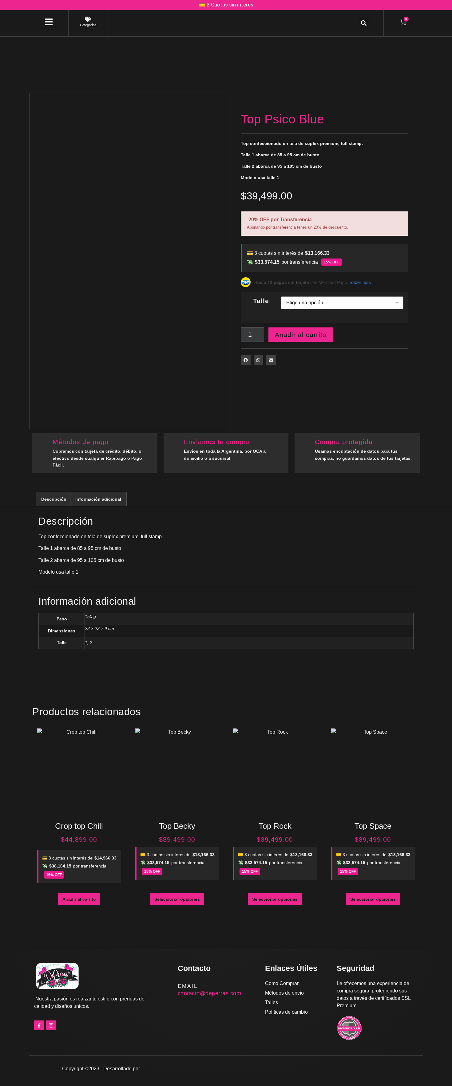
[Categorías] (88, 19)
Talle (261, 301)
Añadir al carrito (301, 334)
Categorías (88, 25)
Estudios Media (167, 1068)
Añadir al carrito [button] (79, 899)
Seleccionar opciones (177, 899)
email (188, 986)
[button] (364, 23)
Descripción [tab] (53, 499)
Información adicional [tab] (98, 499)
